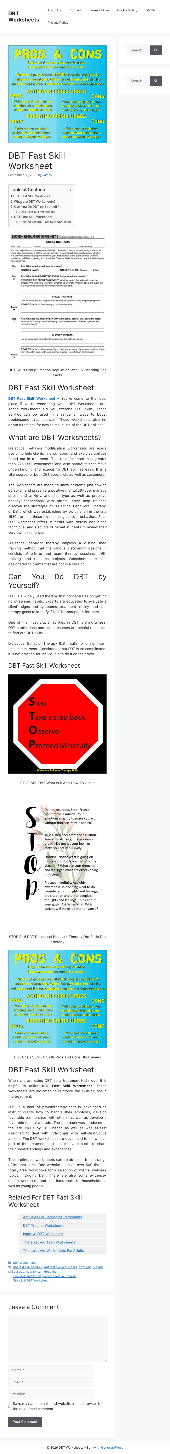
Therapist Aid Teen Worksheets (49, 1242)
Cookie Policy (127, 10)
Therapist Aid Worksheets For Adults (53, 1250)
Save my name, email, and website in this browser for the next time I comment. (58, 1406)
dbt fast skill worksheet (60, 1267)
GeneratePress (112, 1447)
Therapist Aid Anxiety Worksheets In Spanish (44, 1276)
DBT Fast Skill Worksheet (32, 196)
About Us (54, 10)
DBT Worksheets (23, 16)
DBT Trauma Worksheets (43, 1225)
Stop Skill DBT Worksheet (31, 1280)
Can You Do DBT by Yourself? (36, 207)
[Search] (156, 50)
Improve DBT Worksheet (43, 1234)
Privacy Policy (58, 23)
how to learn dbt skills (41, 1271)
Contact (75, 10)
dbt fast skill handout (27, 1267)
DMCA (150, 10)
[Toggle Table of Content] (66, 190)
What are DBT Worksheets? (35, 201)
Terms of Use (99, 10)
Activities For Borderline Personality (52, 1217)
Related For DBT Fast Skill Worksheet (46, 222)
